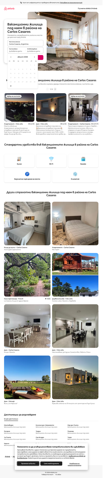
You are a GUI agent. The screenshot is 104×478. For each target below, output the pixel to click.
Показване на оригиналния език (71, 3)
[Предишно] (47, 89)
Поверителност (47, 474)
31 (10, 86)
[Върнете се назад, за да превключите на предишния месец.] (11, 57)
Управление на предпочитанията (74, 464)
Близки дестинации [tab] (11, 419)
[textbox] (16, 51)
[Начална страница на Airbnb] (9, 8)
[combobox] (25, 44)
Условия (58, 474)
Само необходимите (51, 463)
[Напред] (55, 89)
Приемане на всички (28, 463)
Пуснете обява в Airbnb (87, 8)
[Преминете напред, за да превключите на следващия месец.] (34, 57)
